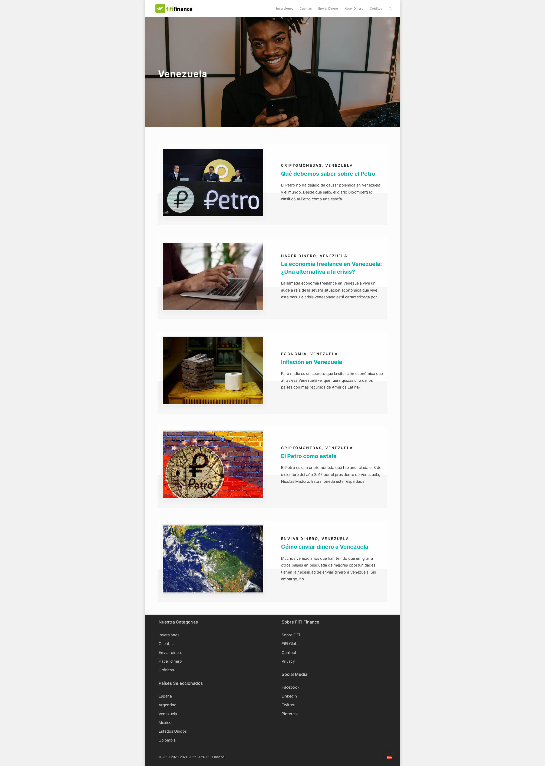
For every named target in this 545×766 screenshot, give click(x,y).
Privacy (288, 661)
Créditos (376, 8)
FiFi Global (291, 643)
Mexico (165, 722)
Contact (289, 652)
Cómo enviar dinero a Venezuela (324, 546)
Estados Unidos (173, 731)
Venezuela (339, 165)
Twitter (288, 705)
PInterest (290, 714)
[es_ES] (390, 758)
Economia (294, 354)
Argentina (167, 705)
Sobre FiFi (291, 635)
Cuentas (306, 8)
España (165, 696)
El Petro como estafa (309, 456)
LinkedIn (289, 696)
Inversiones (284, 8)
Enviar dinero (328, 8)
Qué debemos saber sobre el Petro (328, 173)
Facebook (291, 687)
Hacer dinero (353, 8)
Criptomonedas (301, 165)
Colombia (167, 740)
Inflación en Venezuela (311, 362)
